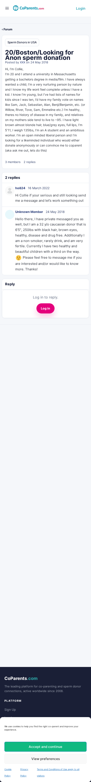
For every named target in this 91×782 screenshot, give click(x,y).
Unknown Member (29, 212)
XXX (22, 62)
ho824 (20, 188)
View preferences (45, 759)
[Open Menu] (7, 8)
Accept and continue (45, 747)
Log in (45, 308)
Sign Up (10, 709)
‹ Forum (7, 29)
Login (80, 8)
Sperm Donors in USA (22, 42)
